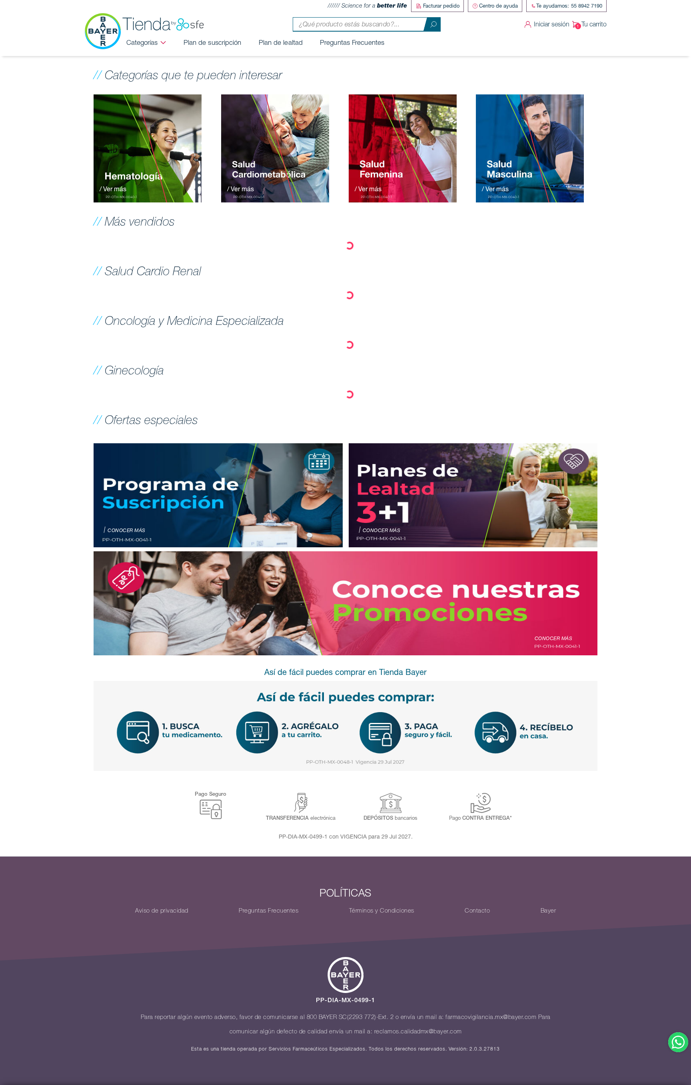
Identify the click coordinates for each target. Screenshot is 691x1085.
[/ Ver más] (148, 148)
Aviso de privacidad (161, 910)
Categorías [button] (142, 42)
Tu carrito (594, 24)
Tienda (147, 24)
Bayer (548, 910)
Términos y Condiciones (381, 910)
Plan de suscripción (213, 42)
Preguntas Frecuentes (352, 42)
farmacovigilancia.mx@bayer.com (490, 1017)
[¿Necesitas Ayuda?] (678, 1042)
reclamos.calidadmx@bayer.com (418, 1031)
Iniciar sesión (551, 24)
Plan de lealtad (281, 42)
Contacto (477, 910)
